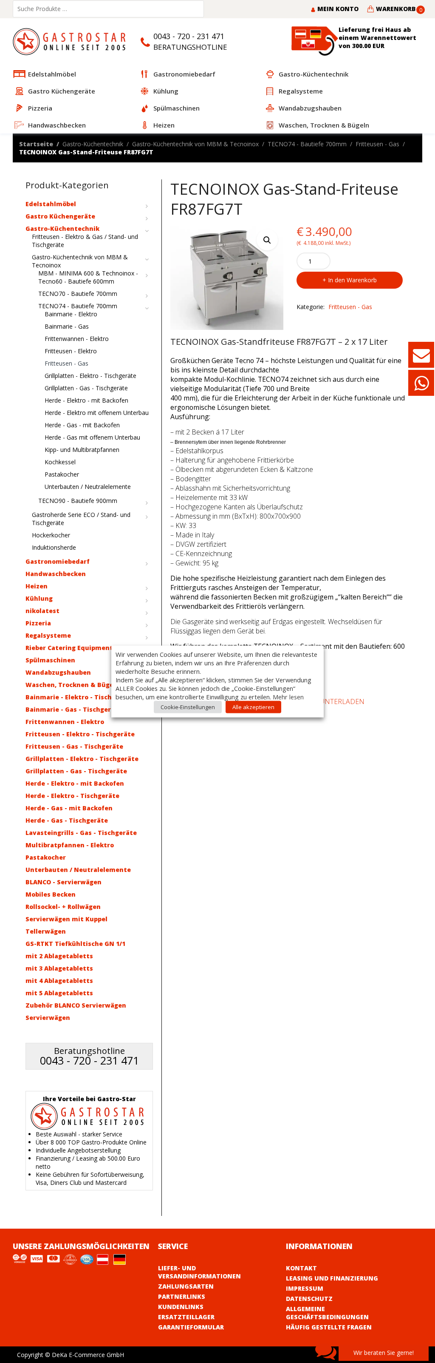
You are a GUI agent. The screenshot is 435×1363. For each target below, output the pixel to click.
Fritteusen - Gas (377, 144)
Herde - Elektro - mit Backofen (86, 400)
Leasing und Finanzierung (332, 1278)
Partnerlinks (181, 1296)
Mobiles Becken (50, 894)
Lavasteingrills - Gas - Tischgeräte (81, 833)
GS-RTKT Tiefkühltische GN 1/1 (75, 944)
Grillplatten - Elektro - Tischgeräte (90, 376)
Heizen (36, 586)
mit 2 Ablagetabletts (59, 956)
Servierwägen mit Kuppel (66, 919)
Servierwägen (47, 1018)
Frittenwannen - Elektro (77, 339)
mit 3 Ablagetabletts (59, 968)
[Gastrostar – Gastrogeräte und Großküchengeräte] (71, 41)
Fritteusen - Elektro (71, 351)
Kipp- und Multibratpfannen (82, 450)
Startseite (36, 144)
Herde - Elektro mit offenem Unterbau (97, 413)
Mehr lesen (288, 697)
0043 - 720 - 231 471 (188, 36)
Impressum (304, 1288)
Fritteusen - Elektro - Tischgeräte (80, 734)
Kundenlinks (180, 1307)
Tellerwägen (45, 931)
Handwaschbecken (55, 574)
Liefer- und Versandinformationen (199, 1272)
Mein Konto (337, 9)
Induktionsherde (54, 547)
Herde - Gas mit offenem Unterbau (92, 437)
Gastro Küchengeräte (60, 216)
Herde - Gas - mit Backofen (82, 425)
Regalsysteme (48, 635)
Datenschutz (309, 1299)
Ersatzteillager (186, 1317)
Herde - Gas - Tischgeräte (66, 820)
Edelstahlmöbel (50, 204)
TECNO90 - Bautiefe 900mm (77, 501)
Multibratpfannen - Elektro (69, 845)
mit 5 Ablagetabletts (59, 993)
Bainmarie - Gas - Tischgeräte (73, 709)
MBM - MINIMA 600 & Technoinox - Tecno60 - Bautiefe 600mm (88, 277)
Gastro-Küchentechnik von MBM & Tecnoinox (195, 144)
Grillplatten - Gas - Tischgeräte (86, 388)
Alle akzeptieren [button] (253, 707)
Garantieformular (191, 1327)
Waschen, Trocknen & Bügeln (72, 685)
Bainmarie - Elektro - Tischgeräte (79, 697)
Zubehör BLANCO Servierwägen (75, 1005)
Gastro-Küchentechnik (92, 144)
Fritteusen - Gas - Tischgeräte (74, 746)
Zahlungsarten (186, 1286)
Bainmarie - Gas (67, 326)
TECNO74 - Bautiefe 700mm (307, 144)
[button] (267, 239)
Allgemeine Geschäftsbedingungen (327, 1313)
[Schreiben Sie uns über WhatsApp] (421, 387)
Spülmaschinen (50, 660)
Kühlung (39, 598)
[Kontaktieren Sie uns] (421, 359)
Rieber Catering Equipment (69, 648)
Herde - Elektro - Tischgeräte (72, 796)
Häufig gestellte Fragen (329, 1327)
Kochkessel (60, 462)
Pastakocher (62, 474)
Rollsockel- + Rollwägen (63, 907)
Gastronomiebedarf (57, 561)
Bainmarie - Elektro (71, 314)
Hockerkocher (51, 535)
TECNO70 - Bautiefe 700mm (77, 294)
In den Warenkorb (352, 280)
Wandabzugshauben (58, 672)
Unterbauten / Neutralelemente (88, 487)
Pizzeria (38, 623)
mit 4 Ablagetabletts (59, 981)
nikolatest (42, 611)
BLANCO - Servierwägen (63, 882)
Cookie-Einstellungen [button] (188, 707)
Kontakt (301, 1268)
